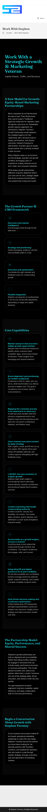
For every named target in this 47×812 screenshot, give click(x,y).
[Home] (3, 33)
